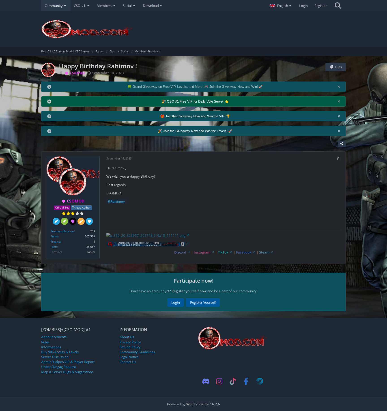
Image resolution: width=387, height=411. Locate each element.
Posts (54, 247)
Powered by (193, 404)
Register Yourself (203, 302)
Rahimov (117, 201)
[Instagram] (219, 381)
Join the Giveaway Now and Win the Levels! (195, 131)
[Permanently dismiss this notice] (339, 86)
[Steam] (259, 381)
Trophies (56, 241)
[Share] (342, 144)
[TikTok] (232, 381)
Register (320, 5)
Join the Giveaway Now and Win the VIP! (195, 116)
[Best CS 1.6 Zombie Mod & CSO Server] (193, 29)
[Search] (338, 5)
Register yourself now (189, 291)
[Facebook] (246, 381)
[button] (281, 5)
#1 (339, 158)
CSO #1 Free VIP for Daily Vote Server (196, 101)
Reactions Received (63, 231)
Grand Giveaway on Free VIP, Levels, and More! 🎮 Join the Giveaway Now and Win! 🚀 (198, 86)
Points (54, 236)
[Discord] (205, 381)
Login (303, 5)
